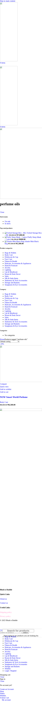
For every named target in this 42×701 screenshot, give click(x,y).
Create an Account (7, 689)
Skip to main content (7, 1)
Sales (7, 276)
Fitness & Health (11, 261)
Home (2, 339)
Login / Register (11, 671)
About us (3, 599)
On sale (7, 221)
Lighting (8, 270)
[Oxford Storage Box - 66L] (16, 233)
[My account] (0, 65)
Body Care (9, 255)
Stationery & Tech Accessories (16, 280)
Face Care (8, 259)
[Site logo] (9, 61)
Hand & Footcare (11, 266)
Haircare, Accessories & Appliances (18, 263)
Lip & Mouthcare (11, 272)
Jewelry (7, 268)
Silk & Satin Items (11, 278)
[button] (4, 392)
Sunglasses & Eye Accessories (16, 285)
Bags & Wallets (10, 253)
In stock (7, 224)
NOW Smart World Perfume (13, 397)
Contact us (4, 603)
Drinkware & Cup (11, 257)
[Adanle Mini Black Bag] (14, 241)
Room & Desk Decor (12, 274)
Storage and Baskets (12, 283)
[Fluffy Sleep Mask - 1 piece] (16, 237)
